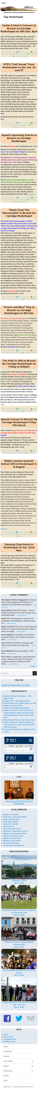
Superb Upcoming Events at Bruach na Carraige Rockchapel (19, 138)
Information (8, 1061)
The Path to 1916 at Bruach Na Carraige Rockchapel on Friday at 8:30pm (19, 363)
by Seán (13, 52)
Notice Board (5, 54)
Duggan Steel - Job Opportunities (16, 701)
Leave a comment (24, 52)
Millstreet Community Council (15, 831)
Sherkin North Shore (11, 843)
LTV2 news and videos (12, 829)
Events (6, 1076)
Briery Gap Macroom (11, 819)
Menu (4, 3)
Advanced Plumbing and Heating (16, 708)
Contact (6, 1056)
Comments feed (9, 1039)
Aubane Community (11, 814)
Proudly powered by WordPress (23, 1087)
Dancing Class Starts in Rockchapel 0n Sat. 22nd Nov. (19, 547)
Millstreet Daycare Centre (13, 836)
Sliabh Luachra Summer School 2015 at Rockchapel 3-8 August (19, 463)
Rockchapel (33, 54)
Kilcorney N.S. (8, 826)
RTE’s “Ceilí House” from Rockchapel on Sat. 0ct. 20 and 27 (19, 67)
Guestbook (7, 1051)
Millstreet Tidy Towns (12, 841)
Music (33, 125)
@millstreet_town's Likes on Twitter (15, 685)
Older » (34, 666)
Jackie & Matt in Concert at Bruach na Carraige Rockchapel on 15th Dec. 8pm (19, 28)
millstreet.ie (7, 1071)
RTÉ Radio (23, 127)
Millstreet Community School (15, 834)
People (12, 54)
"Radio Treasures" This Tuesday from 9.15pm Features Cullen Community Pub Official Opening (19, 724)
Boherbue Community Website (15, 817)
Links (5, 1081)
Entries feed (8, 1037)
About (5, 1047)
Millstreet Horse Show (12, 838)
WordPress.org (9, 1042)
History (6, 1066)
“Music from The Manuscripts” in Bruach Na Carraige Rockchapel (19, 213)
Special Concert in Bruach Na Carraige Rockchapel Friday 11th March (19, 422)
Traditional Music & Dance (19, 56)
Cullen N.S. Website (10, 824)
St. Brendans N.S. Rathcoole (14, 845)
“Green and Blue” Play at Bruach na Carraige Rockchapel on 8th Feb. (19, 310)
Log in (5, 1034)
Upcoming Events (21, 54)
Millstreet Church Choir (13, 706)
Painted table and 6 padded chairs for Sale (20, 703)
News (34, 52)
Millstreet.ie (7, 1087)
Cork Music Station (10, 822)
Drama (26, 352)
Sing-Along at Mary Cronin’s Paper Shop (19, 720)
